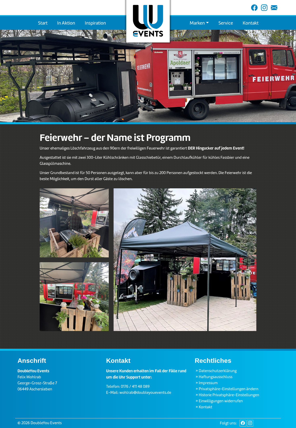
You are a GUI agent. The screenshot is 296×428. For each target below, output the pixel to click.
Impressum (208, 382)
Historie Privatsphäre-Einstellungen (229, 394)
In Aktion (66, 23)
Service (225, 23)
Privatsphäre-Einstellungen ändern (228, 388)
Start (43, 23)
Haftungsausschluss (215, 376)
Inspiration (95, 23)
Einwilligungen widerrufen (221, 400)
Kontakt (251, 23)
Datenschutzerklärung (218, 370)
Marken (197, 23)
